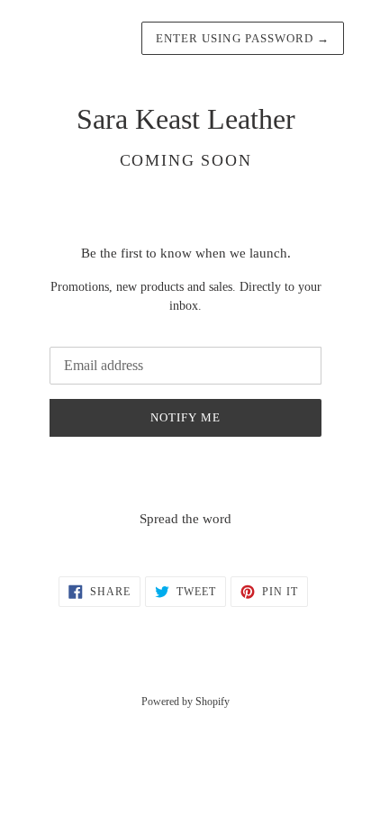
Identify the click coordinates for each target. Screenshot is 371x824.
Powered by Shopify (185, 701)
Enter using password (243, 38)
